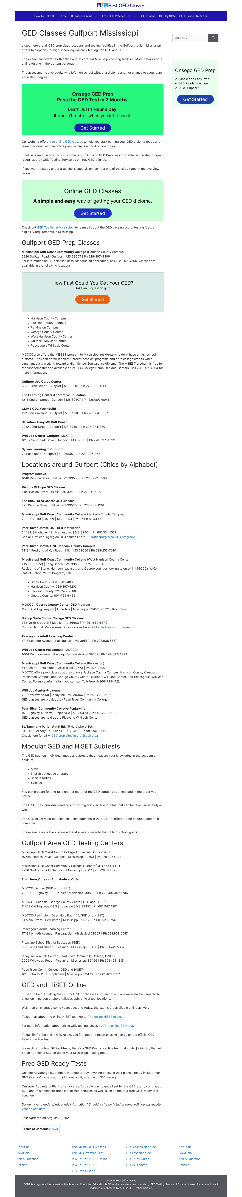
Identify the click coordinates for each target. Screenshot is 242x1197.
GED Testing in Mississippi (55, 227)
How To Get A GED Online (89, 1159)
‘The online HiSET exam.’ (104, 1016)
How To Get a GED (45, 16)
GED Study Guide (137, 1159)
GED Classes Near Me (140, 1147)
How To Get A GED (84, 1165)
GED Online (148, 16)
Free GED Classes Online (76, 16)
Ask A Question (27, 1159)
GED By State (167, 16)
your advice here (34, 1109)
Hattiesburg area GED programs (112, 537)
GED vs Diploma (136, 1165)
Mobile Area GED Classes (112, 627)
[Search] (213, 38)
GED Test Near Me (138, 1153)
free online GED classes (65, 141)
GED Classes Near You (193, 16)
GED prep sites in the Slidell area (74, 735)
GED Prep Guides (83, 1171)
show (53, 1129)
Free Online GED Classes (88, 1147)
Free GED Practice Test (116, 16)
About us (22, 1147)
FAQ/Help (23, 1153)
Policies (21, 1165)
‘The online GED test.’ (119, 1025)
